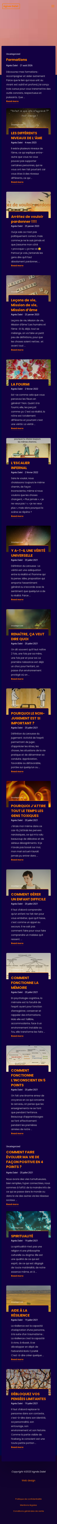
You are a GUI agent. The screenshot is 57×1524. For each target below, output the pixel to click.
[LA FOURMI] (28, 372)
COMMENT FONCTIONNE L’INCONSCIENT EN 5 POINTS (28, 1078)
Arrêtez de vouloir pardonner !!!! (27, 219)
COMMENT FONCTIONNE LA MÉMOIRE (25, 982)
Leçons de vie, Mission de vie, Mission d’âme (24, 305)
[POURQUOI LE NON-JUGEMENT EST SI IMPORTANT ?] (28, 701)
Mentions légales (28, 1505)
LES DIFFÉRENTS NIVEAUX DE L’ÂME (26, 135)
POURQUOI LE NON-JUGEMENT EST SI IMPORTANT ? (28, 718)
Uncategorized (13, 54)
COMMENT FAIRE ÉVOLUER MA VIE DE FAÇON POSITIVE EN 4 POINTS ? (24, 1159)
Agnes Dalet (10, 6)
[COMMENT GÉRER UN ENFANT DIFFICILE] (28, 882)
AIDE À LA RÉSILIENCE (20, 1313)
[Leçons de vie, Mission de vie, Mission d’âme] (28, 288)
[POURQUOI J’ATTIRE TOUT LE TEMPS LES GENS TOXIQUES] (28, 794)
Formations (16, 59)
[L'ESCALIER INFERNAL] (28, 451)
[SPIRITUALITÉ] (28, 1224)
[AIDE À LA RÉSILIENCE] (28, 1299)
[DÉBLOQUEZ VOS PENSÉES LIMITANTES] (28, 1382)
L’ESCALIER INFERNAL (20, 465)
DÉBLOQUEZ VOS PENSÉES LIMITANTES (28, 1396)
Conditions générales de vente (28, 1511)
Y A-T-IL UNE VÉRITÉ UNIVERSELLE (28, 553)
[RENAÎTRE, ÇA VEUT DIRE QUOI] (28, 622)
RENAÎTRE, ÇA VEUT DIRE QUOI (27, 636)
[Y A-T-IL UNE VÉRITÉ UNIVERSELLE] (28, 539)
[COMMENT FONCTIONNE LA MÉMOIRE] (28, 966)
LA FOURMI (20, 384)
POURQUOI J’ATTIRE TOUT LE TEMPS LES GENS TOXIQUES (28, 810)
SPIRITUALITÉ (22, 1236)
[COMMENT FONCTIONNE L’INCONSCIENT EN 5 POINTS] (28, 1058)
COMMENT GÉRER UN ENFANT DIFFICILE (28, 897)
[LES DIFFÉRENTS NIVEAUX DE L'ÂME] (28, 121)
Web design (28, 1480)
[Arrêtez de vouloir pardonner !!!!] (28, 205)
